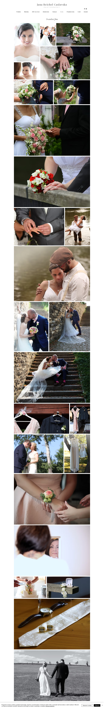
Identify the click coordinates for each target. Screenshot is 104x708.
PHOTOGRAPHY (52, 7)
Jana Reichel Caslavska (52, 4)
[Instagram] (86, 9)
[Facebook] (84, 9)
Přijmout (97, 705)
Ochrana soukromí (49, 706)
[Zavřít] (102, 705)
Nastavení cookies (87, 705)
